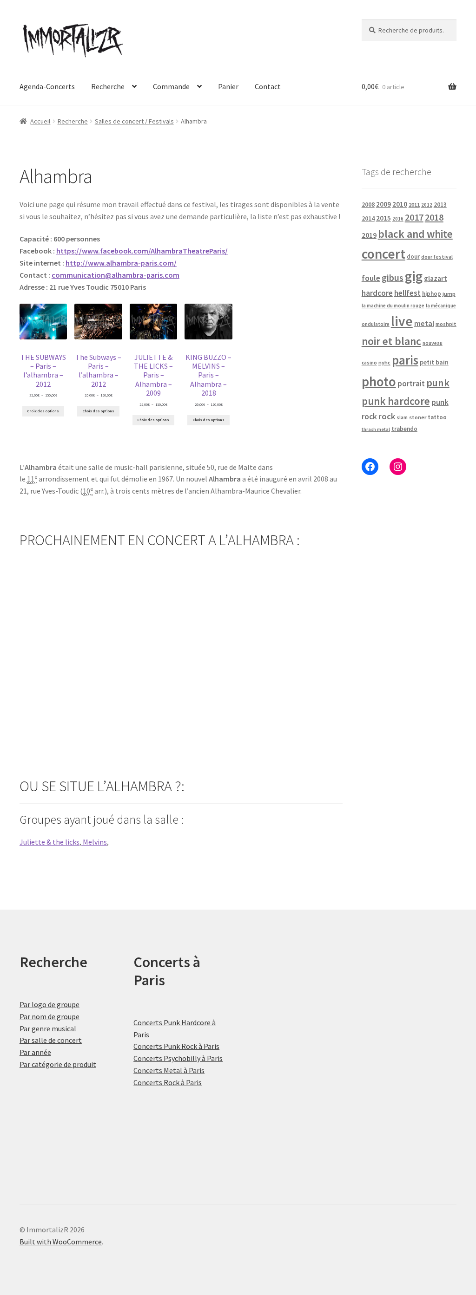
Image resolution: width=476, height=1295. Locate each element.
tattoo (437, 417)
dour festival (437, 257)
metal (424, 323)
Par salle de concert (51, 1040)
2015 (383, 218)
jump (449, 293)
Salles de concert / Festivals (134, 121)
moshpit (446, 323)
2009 (383, 204)
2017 (414, 217)
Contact (268, 86)
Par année (35, 1052)
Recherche (108, 86)
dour (413, 256)
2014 (368, 218)
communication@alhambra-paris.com (115, 275)
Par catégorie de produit (58, 1064)
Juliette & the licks (49, 841)
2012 (426, 205)
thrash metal (376, 429)
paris (405, 360)
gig (414, 276)
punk (438, 382)
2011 (414, 204)
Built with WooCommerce (61, 1241)
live (402, 321)
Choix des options (43, 411)
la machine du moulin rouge (393, 305)
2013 (440, 204)
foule (371, 278)
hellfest (407, 293)
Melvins (94, 841)
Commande (171, 86)
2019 (369, 235)
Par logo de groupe (49, 1004)
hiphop (431, 294)
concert (383, 253)
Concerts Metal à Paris (169, 1070)
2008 (368, 204)
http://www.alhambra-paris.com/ (121, 262)
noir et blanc (391, 341)
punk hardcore (396, 401)
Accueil (40, 121)
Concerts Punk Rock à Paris (176, 1046)
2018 (434, 217)
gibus (392, 277)
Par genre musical (48, 1028)
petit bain (434, 362)
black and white (415, 234)
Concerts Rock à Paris (167, 1082)
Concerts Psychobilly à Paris (178, 1058)
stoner (417, 417)
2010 (399, 204)
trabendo (404, 429)
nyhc (384, 362)
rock (386, 416)
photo (379, 381)
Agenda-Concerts (47, 86)
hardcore (377, 293)
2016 (397, 218)
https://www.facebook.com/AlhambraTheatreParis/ (142, 250)
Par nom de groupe (49, 1016)
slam (402, 417)
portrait (411, 383)
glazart (435, 278)
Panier (228, 86)
